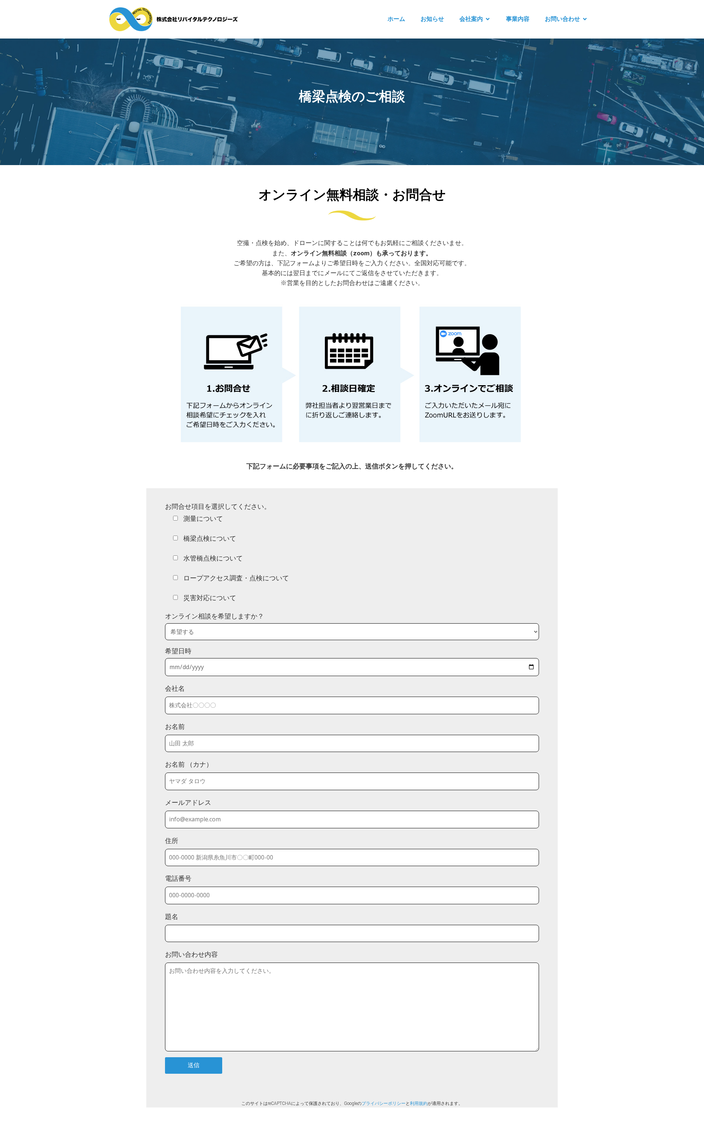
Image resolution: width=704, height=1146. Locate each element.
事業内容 (517, 19)
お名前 (175, 726)
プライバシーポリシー (384, 1103)
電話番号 (178, 878)
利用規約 (419, 1103)
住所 (171, 840)
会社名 (175, 688)
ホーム (396, 19)
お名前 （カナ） (189, 764)
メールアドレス (188, 802)
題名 (171, 916)
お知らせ (432, 19)
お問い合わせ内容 (191, 954)
